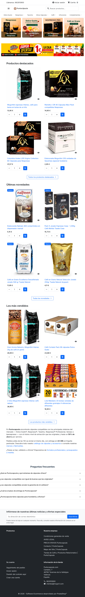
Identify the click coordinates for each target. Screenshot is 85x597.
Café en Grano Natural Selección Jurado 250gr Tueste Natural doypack (60, 281)
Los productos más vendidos (42, 422)
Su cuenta (10, 562)
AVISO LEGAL (49, 539)
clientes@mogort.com (55, 584)
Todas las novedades (42, 298)
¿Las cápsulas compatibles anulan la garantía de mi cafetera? (40, 484)
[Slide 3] (43, 53)
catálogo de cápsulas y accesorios (47, 443)
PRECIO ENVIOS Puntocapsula (55, 543)
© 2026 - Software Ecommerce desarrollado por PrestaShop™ (42, 594)
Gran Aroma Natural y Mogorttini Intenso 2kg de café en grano (23, 348)
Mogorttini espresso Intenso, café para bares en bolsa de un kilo (22, 106)
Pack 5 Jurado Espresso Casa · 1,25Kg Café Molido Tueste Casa (60, 227)
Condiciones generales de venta (56, 536)
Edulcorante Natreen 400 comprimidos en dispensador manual (23, 227)
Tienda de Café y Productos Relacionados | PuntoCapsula (61, 554)
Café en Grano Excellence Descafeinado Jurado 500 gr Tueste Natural (23, 281)
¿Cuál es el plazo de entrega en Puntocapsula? (40, 490)
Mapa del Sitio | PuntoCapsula (55, 549)
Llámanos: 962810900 (15, 2)
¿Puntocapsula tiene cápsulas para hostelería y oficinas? (40, 496)
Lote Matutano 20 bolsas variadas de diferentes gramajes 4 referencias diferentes (59, 403)
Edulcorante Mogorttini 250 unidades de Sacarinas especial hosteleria (60, 159)
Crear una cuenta (13, 578)
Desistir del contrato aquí (16, 574)
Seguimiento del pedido (15, 568)
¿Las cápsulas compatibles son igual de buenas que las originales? (40, 479)
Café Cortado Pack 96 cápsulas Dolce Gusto (60, 348)
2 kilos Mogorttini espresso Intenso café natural (23, 402)
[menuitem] (8, 15)
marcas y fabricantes (14, 446)
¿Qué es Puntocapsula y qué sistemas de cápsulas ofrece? (40, 473)
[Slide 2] (41, 53)
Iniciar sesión (11, 571)
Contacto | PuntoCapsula (53, 546)
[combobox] (62, 8)
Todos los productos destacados (42, 177)
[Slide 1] (38, 53)
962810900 (50, 581)
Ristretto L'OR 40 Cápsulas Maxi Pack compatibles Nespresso (59, 106)
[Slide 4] (46, 53)
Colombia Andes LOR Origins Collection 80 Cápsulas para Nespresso (22, 159)
